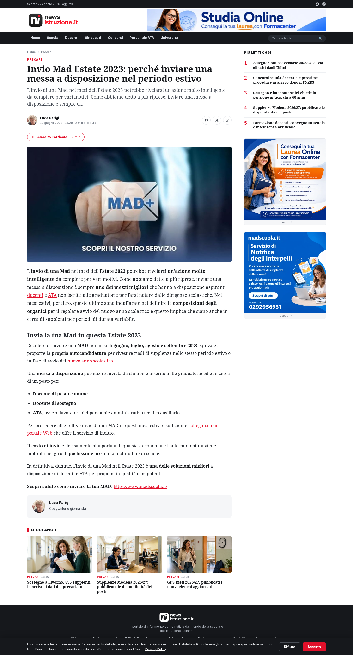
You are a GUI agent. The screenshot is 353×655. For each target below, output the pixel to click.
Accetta (314, 647)
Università (169, 38)
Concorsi (115, 38)
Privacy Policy (155, 649)
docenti (35, 295)
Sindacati (93, 38)
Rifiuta (289, 647)
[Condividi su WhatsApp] (227, 120)
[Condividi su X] (217, 120)
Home (35, 38)
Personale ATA (142, 38)
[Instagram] (324, 4)
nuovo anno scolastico (90, 361)
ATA (52, 295)
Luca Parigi (49, 118)
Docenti (71, 38)
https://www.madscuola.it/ (140, 486)
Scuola (52, 38)
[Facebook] (317, 4)
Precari (46, 52)
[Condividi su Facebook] (206, 120)
